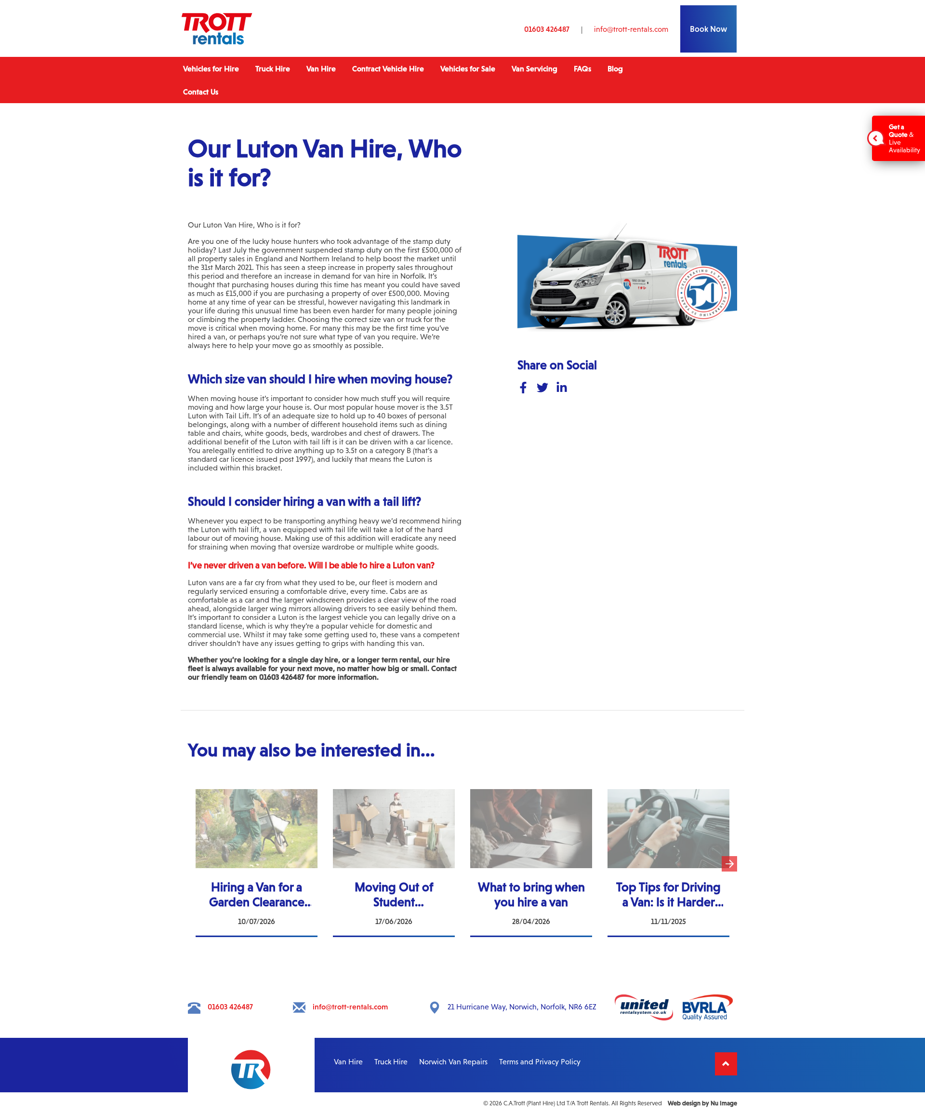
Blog (615, 68)
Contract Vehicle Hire (388, 68)
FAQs (582, 68)
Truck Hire (272, 68)
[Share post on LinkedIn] (562, 388)
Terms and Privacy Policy (540, 1061)
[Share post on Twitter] (542, 388)
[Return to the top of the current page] (726, 1063)
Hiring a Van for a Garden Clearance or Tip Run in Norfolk (256, 797)
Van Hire (321, 68)
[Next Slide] (729, 864)
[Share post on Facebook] (523, 388)
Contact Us (200, 91)
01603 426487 (546, 29)
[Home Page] (217, 43)
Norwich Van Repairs (453, 1061)
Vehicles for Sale (467, 68)
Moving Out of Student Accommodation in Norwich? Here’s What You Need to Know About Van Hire (394, 806)
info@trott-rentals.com (631, 29)
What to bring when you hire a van (531, 793)
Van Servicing (534, 68)
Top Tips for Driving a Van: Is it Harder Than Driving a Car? (668, 797)
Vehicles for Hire (211, 68)
